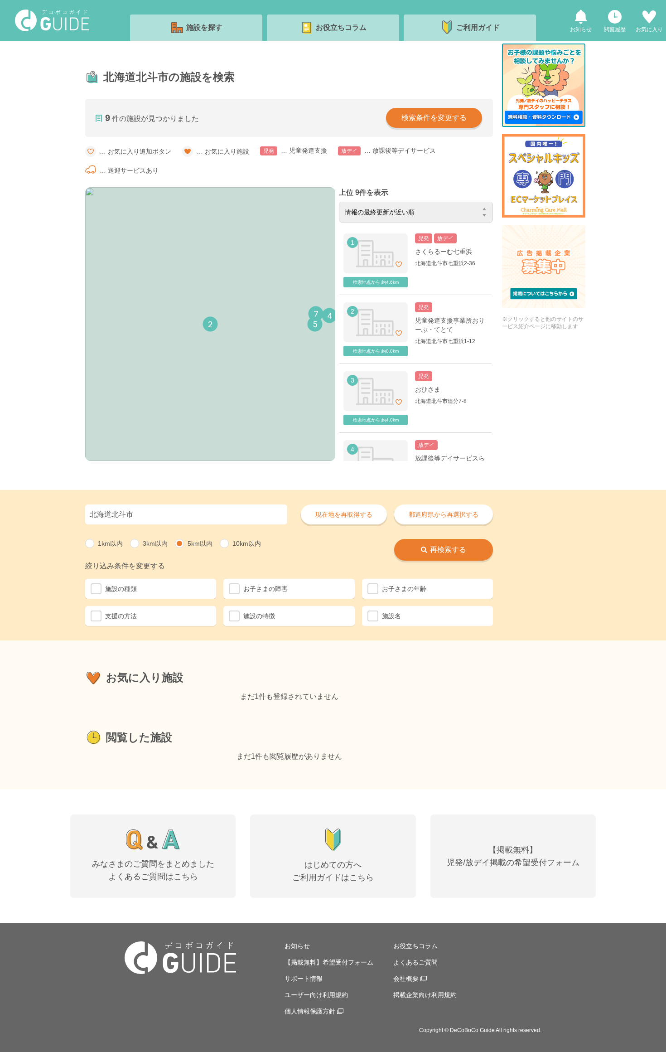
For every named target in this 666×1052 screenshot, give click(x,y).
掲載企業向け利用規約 (425, 995)
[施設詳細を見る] (415, 260)
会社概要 (406, 978)
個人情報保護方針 (310, 1011)
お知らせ (297, 946)
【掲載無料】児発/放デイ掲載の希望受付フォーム (513, 856)
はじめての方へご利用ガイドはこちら (333, 871)
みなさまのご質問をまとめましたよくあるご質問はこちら (153, 870)
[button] (210, 324)
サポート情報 (304, 978)
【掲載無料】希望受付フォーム (329, 962)
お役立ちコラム (415, 946)
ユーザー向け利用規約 (316, 995)
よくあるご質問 (415, 962)
